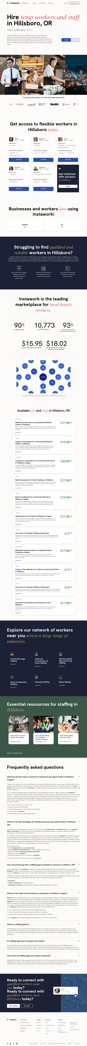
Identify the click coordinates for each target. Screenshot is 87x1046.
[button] (26, 3)
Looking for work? (74, 3)
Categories (60, 1019)
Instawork (9, 30)
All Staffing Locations (19, 30)
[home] (13, 3)
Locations (34, 3)
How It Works (42, 3)
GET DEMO (27, 1006)
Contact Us (38, 858)
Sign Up (66, 40)
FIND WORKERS (13, 1006)
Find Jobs (76, 40)
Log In (65, 3)
